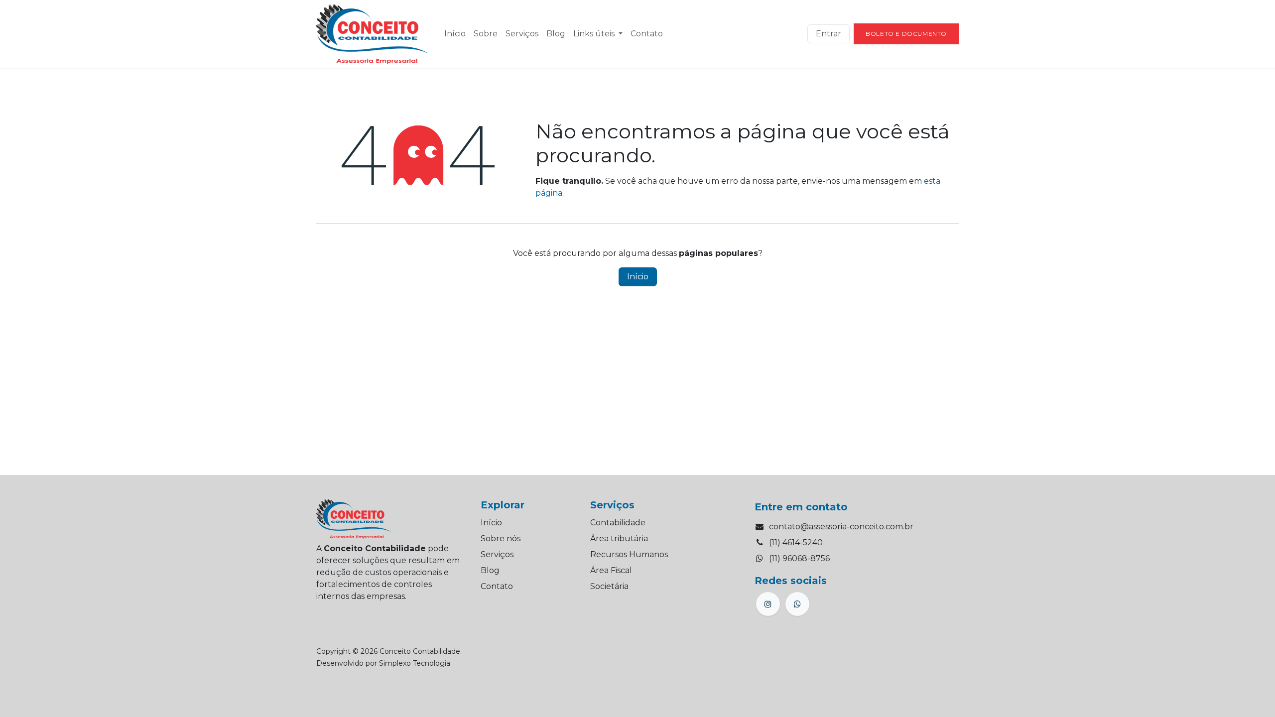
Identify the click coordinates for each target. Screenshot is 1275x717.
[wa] (797, 604)
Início (637, 276)
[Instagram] (768, 604)
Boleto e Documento (906, 33)
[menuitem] (455, 34)
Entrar (828, 33)
